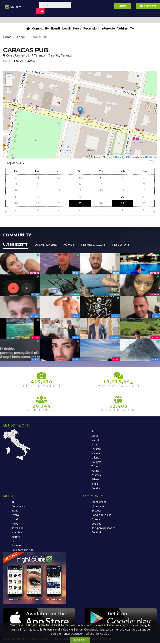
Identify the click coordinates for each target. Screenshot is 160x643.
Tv (132, 28)
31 (101, 177)
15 (122, 190)
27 (16, 177)
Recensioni (91, 28)
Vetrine (122, 28)
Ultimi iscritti (15, 245)
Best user (96, 510)
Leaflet (97, 157)
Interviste (108, 28)
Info (6, 61)
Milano (95, 457)
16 (143, 190)
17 (16, 197)
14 (101, 190)
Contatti (96, 532)
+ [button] (9, 76)
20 (80, 197)
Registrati (148, 6)
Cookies (96, 523)
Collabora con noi (22, 550)
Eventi (55, 28)
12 (58, 190)
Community (40, 28)
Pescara (96, 475)
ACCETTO (80, 640)
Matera (95, 453)
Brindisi (95, 488)
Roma (94, 444)
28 (37, 177)
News (77, 28)
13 (80, 190)
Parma (95, 470)
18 (37, 197)
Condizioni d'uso (101, 515)
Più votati (120, 245)
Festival (15, 515)
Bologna (96, 462)
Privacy (95, 519)
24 (16, 203)
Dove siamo (24, 61)
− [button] (9, 83)
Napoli (95, 440)
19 (58, 197)
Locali (66, 28)
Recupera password (103, 528)
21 (101, 197)
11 (37, 190)
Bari (93, 431)
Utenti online (45, 245)
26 (58, 203)
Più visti (69, 245)
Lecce (94, 436)
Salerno (95, 479)
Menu (14, 7)
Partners (16, 545)
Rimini (95, 484)
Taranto (96, 449)
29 (58, 177)
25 (37, 203)
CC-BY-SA (150, 157)
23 (143, 197)
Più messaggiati (93, 245)
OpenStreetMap (123, 157)
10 (16, 190)
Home (7, 37)
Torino (95, 466)
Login (123, 6)
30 (80, 177)
